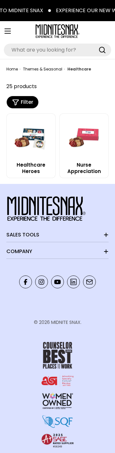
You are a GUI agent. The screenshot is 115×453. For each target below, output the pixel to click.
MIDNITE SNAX (65, 322)
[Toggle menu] (8, 31)
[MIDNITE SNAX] (48, 10)
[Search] (102, 50)
